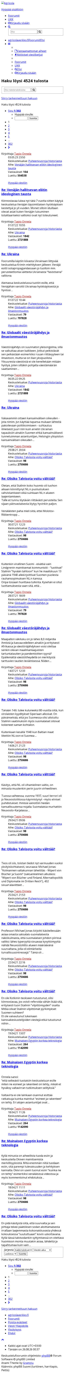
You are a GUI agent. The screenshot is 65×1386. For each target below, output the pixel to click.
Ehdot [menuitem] (11, 1333)
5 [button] (9, 136)
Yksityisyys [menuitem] (14, 1329)
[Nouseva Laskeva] (10, 1253)
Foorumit (14, 16)
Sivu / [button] (14, 111)
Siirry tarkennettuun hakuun (19, 98)
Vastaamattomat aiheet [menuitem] (31, 51)
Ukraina (20, 232)
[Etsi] (39, 32)
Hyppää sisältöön (12, 9)
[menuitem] (19, 23)
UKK (10, 19)
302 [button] (10, 144)
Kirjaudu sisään (26, 73)
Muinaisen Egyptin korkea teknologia (38, 1040)
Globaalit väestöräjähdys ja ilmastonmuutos (28, 309)
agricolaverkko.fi (18, 1315)
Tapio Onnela (22, 154)
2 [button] (9, 125)
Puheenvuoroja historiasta (45, 161)
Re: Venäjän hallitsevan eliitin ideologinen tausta (24, 192)
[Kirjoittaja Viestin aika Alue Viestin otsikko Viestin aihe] (42, 1250)
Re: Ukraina (10, 254)
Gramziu (28, 1363)
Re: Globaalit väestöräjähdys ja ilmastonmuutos (25, 334)
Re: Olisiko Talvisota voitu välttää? (28, 478)
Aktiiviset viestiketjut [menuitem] (30, 54)
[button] (9, 147)
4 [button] (9, 133)
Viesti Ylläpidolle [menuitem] (18, 1326)
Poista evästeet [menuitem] (17, 1322)
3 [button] (9, 129)
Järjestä (9, 1250)
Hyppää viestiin (17, 183)
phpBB (46, 1355)
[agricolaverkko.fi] (7, 3)
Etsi (19, 69)
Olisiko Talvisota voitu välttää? (34, 457)
